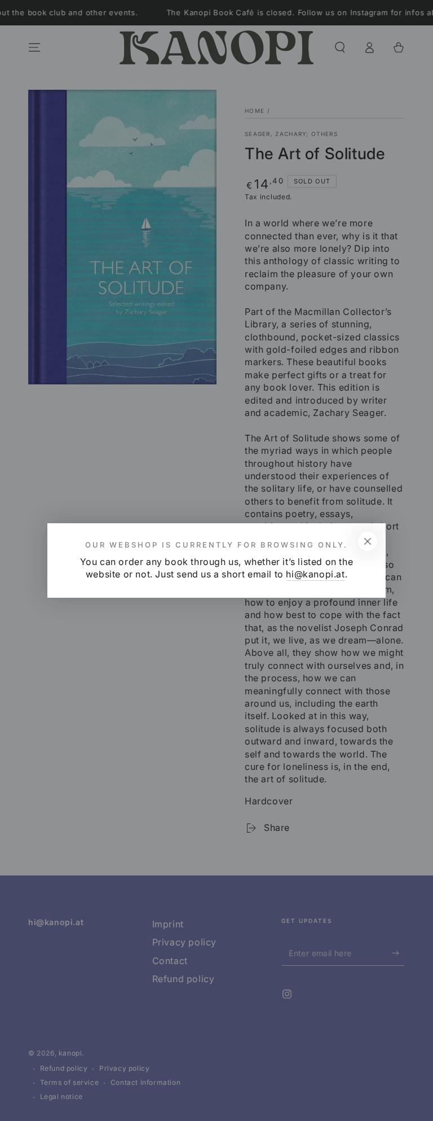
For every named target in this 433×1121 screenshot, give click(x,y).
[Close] (367, 541)
